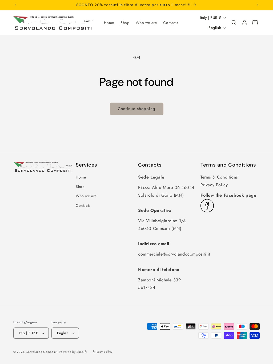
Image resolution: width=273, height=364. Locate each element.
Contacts (83, 205)
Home (81, 177)
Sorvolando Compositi (42, 352)
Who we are (86, 196)
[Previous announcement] (15, 5)
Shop (80, 186)
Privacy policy (103, 351)
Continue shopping (136, 109)
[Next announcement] (258, 5)
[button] (234, 23)
